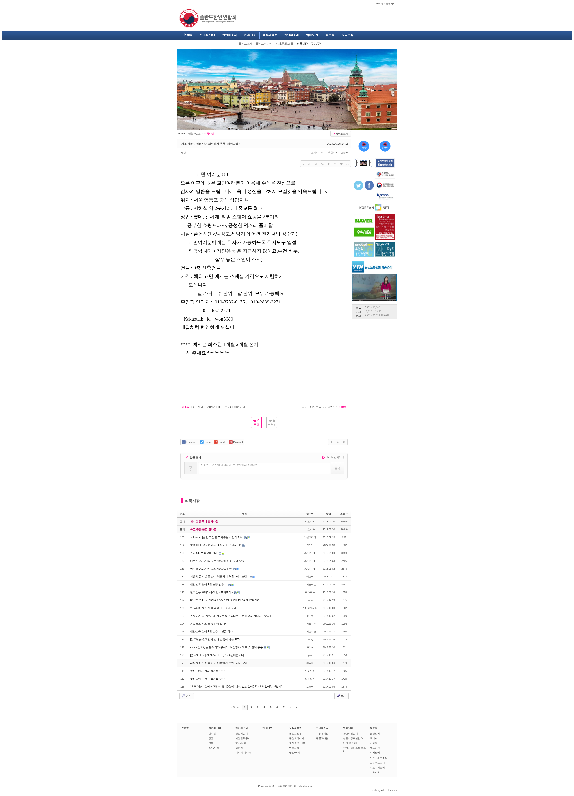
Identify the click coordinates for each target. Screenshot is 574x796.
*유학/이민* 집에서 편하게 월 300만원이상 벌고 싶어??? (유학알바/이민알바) (236, 686)
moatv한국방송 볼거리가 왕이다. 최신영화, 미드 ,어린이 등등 (226, 647)
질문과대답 (322, 738)
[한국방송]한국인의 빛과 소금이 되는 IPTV (215, 639)
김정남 (310, 545)
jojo (310, 655)
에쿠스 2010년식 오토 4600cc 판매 (211, 568)
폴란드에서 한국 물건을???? (207, 670)
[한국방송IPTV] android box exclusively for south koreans (224, 600)
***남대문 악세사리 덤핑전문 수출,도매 (213, 608)
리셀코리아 (310, 537)
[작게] (322, 164)
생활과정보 (194, 133)
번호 (182, 513)
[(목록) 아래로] (335, 164)
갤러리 (239, 747)
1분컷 (310, 616)
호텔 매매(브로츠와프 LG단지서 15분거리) (216, 545)
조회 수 (344, 513)
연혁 (211, 743)
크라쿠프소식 (377, 762)
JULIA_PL (309, 553)
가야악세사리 (309, 608)
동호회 (373, 728)
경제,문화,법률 (297, 743)
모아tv (310, 647)
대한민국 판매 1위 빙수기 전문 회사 (211, 631)
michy (310, 600)
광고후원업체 (350, 733)
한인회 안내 (215, 728)
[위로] (329, 164)
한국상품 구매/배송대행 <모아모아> (212, 592)
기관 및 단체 (350, 743)
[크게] (316, 164)
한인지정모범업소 (353, 738)
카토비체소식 (377, 767)
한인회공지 (241, 733)
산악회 (373, 743)
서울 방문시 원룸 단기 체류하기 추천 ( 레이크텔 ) (210, 143)
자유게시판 (322, 733)
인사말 (212, 733)
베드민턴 (375, 747)
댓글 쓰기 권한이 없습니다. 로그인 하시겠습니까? (229, 465)
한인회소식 (241, 728)
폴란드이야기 (296, 738)
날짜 (328, 513)
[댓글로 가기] (341, 164)
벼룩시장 (192, 501)
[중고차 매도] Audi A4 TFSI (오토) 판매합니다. (217, 655)
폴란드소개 (295, 733)
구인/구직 (294, 752)
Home (185, 727)
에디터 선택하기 (334, 457)
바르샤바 (310, 521)
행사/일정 (240, 743)
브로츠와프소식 (378, 758)
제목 (244, 513)
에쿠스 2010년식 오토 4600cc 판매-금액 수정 (217, 560)
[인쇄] (347, 164)
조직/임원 (214, 747)
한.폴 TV (267, 728)
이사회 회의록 (243, 752)
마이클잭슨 (310, 584)
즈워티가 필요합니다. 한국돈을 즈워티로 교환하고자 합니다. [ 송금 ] (230, 615)
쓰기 (342, 695)
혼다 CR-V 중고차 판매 (204, 553)
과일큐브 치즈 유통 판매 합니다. (209, 623)
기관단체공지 (242, 738)
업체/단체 (348, 728)
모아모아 (310, 592)
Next (293, 707)
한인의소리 (322, 728)
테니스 (373, 738)
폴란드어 (375, 733)
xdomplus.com (389, 790)
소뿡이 (310, 686)
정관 (211, 738)
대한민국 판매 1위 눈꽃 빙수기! (209, 584)
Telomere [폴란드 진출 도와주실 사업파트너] (217, 537)
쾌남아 (184, 152)
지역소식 (375, 752)
